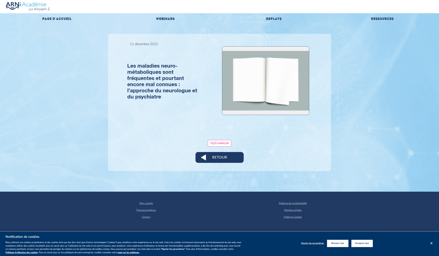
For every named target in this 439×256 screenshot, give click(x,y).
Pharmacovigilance (146, 210)
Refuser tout (337, 243)
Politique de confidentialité (293, 203)
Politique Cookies (293, 217)
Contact (146, 217)
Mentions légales (293, 210)
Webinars (165, 19)
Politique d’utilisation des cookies (21, 252)
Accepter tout (362, 243)
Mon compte (146, 203)
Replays (274, 19)
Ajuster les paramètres (312, 243)
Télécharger (219, 143)
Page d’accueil (57, 19)
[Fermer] (431, 243)
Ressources (382, 19)
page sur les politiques (128, 252)
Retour (219, 157)
